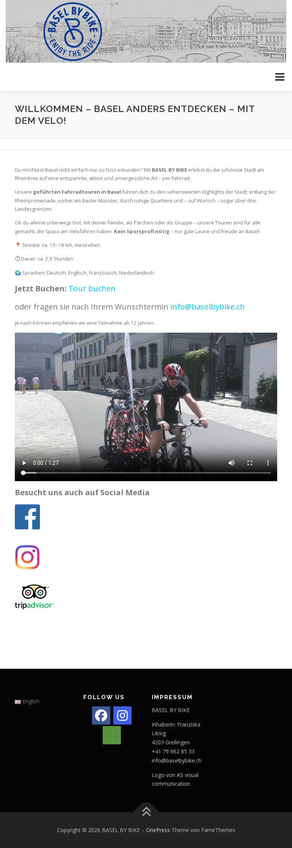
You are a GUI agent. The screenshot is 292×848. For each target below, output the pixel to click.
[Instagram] (122, 715)
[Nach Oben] (146, 812)
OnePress (158, 830)
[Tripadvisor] (112, 735)
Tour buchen (92, 288)
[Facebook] (101, 715)
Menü (279, 76)
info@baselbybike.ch (207, 307)
